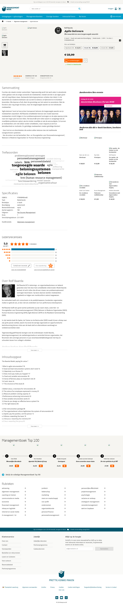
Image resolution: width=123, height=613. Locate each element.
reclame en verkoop (88, 498)
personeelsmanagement (50, 515)
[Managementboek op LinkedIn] (56, 597)
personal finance (48, 512)
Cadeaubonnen (39, 549)
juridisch (45, 488)
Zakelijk (37, 537)
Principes (97, 157)
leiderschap (46, 492)
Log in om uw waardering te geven (44, 270)
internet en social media (10, 512)
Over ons (5, 541)
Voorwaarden (6, 549)
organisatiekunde (48, 508)
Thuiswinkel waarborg (11, 587)
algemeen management (10, 492)
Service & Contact (111, 587)
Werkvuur (82, 157)
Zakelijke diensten (40, 541)
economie (5, 502)
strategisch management (90, 502)
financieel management (10, 505)
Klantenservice (8, 537)
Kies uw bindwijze (69, 44)
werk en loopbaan (87, 508)
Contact (4, 545)
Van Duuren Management (26, 212)
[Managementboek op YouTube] (61, 597)
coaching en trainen (9, 495)
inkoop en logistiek (8, 508)
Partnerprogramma (9, 569)
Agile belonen (34, 21)
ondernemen (46, 505)
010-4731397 (117, 16)
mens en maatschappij (50, 498)
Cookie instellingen (74, 587)
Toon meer (34, 350)
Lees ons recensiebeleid (18, 270)
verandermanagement (89, 505)
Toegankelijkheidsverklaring (92, 587)
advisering (5, 488)
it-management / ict (9, 515)
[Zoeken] (79, 9)
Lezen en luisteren (8, 557)
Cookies (61, 587)
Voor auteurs (6, 561)
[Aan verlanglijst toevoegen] (85, 60)
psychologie (85, 495)
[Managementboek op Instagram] (66, 597)
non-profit (45, 502)
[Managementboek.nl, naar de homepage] (10, 11)
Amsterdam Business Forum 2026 (97, 102)
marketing (45, 495)
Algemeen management (20, 21)
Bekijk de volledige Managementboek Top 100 (23, 475)
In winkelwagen (73, 60)
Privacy (52, 587)
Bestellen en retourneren (11, 553)
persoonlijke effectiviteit (89, 488)
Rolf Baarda (68, 28)
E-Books (8, 21)
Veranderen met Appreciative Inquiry (114, 195)
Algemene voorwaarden (29, 587)
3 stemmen (16, 78)
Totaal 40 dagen (29, 78)
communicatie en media (10, 498)
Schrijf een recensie (20, 266)
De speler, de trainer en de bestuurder (113, 159)
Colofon (43, 587)
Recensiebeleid (7, 565)
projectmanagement (88, 492)
